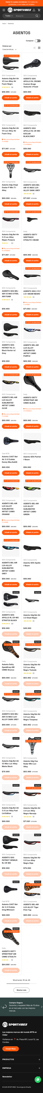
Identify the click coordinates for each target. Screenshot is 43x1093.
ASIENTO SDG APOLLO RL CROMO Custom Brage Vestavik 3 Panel (32, 82)
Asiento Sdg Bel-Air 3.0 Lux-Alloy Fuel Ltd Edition (10, 810)
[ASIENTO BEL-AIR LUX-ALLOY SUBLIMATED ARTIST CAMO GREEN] (32, 488)
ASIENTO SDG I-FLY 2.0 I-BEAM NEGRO (32, 292)
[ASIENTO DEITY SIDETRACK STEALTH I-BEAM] (32, 219)
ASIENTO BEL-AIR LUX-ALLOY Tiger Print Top (31, 907)
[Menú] (3, 10)
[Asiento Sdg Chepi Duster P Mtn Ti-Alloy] (10, 170)
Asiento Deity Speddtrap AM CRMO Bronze (8, 667)
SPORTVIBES (12, 1087)
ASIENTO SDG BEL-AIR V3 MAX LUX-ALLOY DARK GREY (31, 188)
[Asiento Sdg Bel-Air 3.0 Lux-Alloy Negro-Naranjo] (32, 793)
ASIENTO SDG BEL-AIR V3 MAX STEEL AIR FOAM (10, 294)
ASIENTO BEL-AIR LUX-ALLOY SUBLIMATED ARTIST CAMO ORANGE (9, 508)
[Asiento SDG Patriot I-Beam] (32, 442)
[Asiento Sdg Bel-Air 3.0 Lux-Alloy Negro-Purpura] (10, 219)
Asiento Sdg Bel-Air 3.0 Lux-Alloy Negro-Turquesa (31, 717)
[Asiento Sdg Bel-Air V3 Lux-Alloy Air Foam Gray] (10, 113)
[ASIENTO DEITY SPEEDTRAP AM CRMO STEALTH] (10, 936)
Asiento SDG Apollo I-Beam (31, 564)
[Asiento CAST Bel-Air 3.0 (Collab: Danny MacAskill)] (10, 441)
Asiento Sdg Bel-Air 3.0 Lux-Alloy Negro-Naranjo (31, 811)
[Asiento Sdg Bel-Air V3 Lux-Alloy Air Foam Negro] (10, 63)
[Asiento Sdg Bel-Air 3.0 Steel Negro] (32, 600)
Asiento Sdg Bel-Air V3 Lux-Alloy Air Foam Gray (10, 131)
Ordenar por (6, 46)
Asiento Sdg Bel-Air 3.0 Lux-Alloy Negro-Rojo (31, 860)
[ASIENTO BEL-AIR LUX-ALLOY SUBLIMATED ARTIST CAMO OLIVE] (10, 382)
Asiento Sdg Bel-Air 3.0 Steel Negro (31, 616)
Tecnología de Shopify (24, 1087)
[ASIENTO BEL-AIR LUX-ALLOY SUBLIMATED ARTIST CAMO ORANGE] (10, 488)
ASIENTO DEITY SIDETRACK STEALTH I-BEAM (31, 237)
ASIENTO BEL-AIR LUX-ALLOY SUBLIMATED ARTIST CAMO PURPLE (31, 350)
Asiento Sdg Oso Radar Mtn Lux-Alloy (30, 764)
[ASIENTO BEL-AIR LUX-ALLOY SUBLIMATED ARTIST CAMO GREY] (10, 548)
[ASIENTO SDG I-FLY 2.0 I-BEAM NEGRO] (32, 276)
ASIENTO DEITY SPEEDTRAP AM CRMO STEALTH (9, 954)
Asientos (11, 23)
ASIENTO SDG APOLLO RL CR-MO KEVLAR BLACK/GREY (31, 132)
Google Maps (11, 1049)
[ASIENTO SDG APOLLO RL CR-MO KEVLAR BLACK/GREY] (32, 113)
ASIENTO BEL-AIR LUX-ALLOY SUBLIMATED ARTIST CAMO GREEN (31, 509)
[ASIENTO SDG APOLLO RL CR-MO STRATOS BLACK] (10, 600)
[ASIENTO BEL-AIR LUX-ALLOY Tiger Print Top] (32, 889)
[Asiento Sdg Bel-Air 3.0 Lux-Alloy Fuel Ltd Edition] (10, 793)
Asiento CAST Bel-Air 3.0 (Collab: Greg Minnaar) (10, 907)
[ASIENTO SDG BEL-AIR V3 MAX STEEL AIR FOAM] (10, 276)
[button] (39, 10)
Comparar (30, 41)
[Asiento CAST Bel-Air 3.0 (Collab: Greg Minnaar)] (10, 889)
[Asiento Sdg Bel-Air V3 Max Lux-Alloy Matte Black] (10, 746)
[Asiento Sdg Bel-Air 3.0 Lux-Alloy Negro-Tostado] (32, 649)
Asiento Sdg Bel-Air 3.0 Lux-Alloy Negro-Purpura (10, 237)
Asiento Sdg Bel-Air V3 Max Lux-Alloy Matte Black (10, 764)
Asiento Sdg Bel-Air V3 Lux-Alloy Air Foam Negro (10, 81)
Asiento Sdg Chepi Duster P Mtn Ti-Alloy (10, 187)
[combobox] (21, 15)
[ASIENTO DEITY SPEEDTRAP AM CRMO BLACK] (32, 382)
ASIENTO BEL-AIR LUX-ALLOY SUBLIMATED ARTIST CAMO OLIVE (9, 402)
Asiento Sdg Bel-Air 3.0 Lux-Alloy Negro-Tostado (31, 667)
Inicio (4, 23)
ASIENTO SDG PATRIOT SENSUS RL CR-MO (9, 860)
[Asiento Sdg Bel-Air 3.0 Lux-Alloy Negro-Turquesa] (32, 699)
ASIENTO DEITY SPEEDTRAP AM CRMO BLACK (30, 400)
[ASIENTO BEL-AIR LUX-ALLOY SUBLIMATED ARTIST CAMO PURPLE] (32, 330)
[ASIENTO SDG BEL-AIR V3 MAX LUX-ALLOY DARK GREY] (32, 170)
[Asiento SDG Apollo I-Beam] (32, 548)
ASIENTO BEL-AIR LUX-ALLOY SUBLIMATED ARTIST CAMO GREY (9, 568)
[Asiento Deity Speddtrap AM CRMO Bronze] (10, 649)
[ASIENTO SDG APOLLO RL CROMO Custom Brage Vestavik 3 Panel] (32, 64)
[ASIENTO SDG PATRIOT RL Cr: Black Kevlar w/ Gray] (10, 330)
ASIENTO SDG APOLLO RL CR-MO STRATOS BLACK (10, 618)
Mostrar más (21, 990)
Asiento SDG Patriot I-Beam (32, 458)
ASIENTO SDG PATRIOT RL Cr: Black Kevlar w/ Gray (9, 349)
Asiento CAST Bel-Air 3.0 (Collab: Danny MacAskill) (10, 459)
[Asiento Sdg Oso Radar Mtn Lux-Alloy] (32, 746)
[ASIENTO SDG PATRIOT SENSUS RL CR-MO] (10, 842)
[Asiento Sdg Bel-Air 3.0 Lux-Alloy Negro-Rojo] (32, 843)
